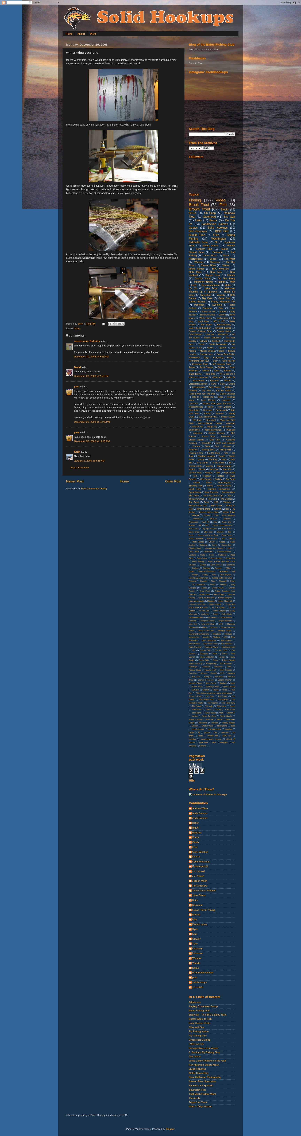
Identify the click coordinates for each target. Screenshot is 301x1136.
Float (229, 357)
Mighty (192, 469)
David (77, 367)
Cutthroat (222, 555)
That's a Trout (195, 696)
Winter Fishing (203, 509)
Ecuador (218, 568)
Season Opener (224, 680)
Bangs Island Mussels (222, 525)
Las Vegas (211, 617)
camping (228, 729)
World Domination (218, 344)
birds (233, 726)
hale (215, 732)
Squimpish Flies (197, 1089)
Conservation (198, 387)
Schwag (203, 341)
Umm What (209, 255)
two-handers (199, 380)
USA (216, 502)
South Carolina (224, 486)
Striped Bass (196, 252)
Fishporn (192, 581)
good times (203, 321)
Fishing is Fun (196, 453)
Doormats (231, 565)
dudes (219, 423)
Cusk (211, 555)
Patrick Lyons (199, 924)
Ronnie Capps (195, 670)
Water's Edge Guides (200, 1106)
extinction (230, 423)
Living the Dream (207, 621)
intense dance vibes (209, 512)
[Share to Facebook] (119, 324)
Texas (224, 690)
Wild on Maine (205, 423)
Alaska (210, 347)
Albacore (213, 519)
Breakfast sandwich (198, 384)
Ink (230, 463)
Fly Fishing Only (198, 1035)
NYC (226, 637)
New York (216, 272)
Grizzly (201, 459)
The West (229, 258)
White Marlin (205, 318)
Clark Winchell (200, 852)
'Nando (196, 963)
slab (214, 742)
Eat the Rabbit (223, 390)
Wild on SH (216, 505)
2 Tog (216, 515)
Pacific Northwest (212, 338)
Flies (77, 328)
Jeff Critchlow (199, 885)
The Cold (212, 499)
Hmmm (231, 245)
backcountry (222, 318)
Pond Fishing (206, 367)
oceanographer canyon (211, 739)
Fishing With (225, 449)
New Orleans (194, 644)
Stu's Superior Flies (208, 417)
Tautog (215, 690)
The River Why (228, 703)
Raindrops (193, 667)
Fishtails (203, 581)
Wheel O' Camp (195, 719)
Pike (195, 476)
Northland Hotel (228, 647)
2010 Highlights (228, 515)
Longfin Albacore (225, 621)
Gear (215, 361)
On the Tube (221, 650)
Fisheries (193, 449)
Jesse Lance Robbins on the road (207, 1060)
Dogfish (203, 565)
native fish (226, 736)
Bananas (214, 380)
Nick (194, 919)
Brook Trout (199, 204)
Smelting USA (195, 486)
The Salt (229, 216)
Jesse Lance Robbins (87, 341)
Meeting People (224, 631)
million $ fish (229, 512)
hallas (195, 968)
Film (214, 575)
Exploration (223, 571)
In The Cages (218, 607)
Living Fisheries (197, 1069)
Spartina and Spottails (201, 1085)
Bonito (191, 535)
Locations (193, 403)
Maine (224, 249)
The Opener (212, 703)
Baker (195, 823)
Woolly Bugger (228, 723)
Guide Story (204, 594)
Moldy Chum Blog (198, 1073)
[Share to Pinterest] (123, 324)
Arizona (192, 525)
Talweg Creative (196, 499)
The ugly (209, 706)
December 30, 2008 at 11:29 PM (92, 441)
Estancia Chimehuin (206, 571)
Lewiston (192, 621)
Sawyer (196, 939)
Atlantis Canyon (217, 433)
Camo (214, 545)
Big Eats (207, 298)
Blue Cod (208, 532)
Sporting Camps (212, 686)
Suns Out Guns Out (213, 495)
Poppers (207, 476)
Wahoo (222, 315)
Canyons (215, 262)
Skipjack (223, 683)
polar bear (203, 742)
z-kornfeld (197, 987)
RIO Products (226, 663)
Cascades (206, 443)
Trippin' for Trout (198, 1102)
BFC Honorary (220, 268)
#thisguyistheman (213, 430)
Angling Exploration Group (203, 1006)
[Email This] (109, 324)
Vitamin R (231, 713)
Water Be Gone (209, 716)
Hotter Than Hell (225, 601)
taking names (196, 268)
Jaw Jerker (195, 1056)
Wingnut (196, 958)
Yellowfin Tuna (198, 242)
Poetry (192, 367)
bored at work (198, 729)
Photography (196, 258)
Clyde (207, 446)
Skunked (215, 341)
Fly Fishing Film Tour (199, 361)
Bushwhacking (224, 324)
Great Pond (204, 591)
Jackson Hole (195, 466)
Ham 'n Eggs (218, 594)
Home (69, 33)
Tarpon (221, 281)
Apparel (222, 347)
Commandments (224, 552)
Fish (223, 204)
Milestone (217, 634)
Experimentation (211, 285)
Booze (213, 220)
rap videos (226, 426)
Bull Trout (215, 440)
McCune (214, 627)
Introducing (208, 397)
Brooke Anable (196, 440)
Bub (223, 538)
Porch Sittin (204, 660)
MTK (221, 624)
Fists (213, 581)
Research (218, 667)
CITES (211, 542)
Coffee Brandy (197, 301)
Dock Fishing (198, 561)
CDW (213, 384)
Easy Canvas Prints (199, 1023)
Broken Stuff (212, 538)
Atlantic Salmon (207, 351)
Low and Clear (207, 624)
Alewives (227, 519)
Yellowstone (222, 726)
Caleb (195, 842)
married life (197, 426)
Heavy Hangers (225, 598)
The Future (223, 696)
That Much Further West (202, 1094)
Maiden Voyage (224, 466)
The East (196, 420)
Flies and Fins (196, 1027)
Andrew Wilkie (200, 808)
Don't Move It (216, 565)
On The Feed (195, 472)
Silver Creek (211, 683)
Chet (195, 847)
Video (220, 200)
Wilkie (219, 719)
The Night (211, 420)
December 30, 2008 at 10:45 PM (92, 422)
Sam (194, 934)
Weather (228, 370)
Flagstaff (222, 581)
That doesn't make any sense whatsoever (214, 693)
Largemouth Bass (196, 617)
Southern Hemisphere (219, 489)
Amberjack (193, 522)
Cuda (202, 555)
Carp (222, 384)
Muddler (206, 637)
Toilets (208, 709)
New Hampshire (209, 640)
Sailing (218, 479)
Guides (222, 311)
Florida (231, 275)
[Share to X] (116, 324)
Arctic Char (227, 522)
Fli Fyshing (218, 357)
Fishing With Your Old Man (202, 394)
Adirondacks (198, 519)
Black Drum (194, 532)
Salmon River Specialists (202, 1081)
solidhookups (199, 982)
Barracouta (193, 529)
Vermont (227, 502)
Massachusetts (196, 407)
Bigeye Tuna (212, 275)
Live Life (210, 334)
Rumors (203, 673)
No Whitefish (226, 644)
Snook (210, 486)
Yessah (221, 295)
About (81, 33)
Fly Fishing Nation (199, 1031)
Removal (206, 667)
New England (224, 407)
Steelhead (209, 216)
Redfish (221, 367)
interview (225, 732)
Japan (215, 614)
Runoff (214, 673)
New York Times (211, 644)
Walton (195, 716)
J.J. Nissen (198, 876)
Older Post (173, 481)
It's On (193, 288)
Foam (212, 584)
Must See (214, 469)
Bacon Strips (208, 436)
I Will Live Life (196, 1044)
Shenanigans (224, 482)
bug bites (210, 374)
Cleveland (208, 552)
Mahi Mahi (195, 272)
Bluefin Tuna (197, 234)
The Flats (209, 696)
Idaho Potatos (215, 604)
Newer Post (74, 481)
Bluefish (220, 532)
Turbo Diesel (210, 713)
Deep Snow (202, 558)
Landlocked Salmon (215, 223)
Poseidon (199, 304)
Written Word (207, 726)
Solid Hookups (218, 227)
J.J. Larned (198, 871)
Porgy (215, 660)
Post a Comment (80, 467)
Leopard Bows (226, 617)
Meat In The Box (206, 631)
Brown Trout (199, 209)
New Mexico (226, 640)
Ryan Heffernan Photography (205, 1077)
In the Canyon (219, 611)
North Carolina (195, 647)
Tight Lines (221, 706)
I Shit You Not (228, 361)
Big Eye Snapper (210, 529)
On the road (221, 410)
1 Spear (206, 515)
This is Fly (194, 1098)
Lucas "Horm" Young (203, 910)
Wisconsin (203, 723)
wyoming (217, 304)
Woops (195, 726)
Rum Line (193, 673)
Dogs (206, 357)
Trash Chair (230, 709)
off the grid (217, 377)
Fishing (195, 200)
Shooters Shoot (195, 683)
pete (76, 386)
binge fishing (195, 374)
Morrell (196, 914)
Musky (210, 407)
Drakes (195, 568)
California (203, 545)
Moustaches (194, 637)
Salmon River (208, 265)
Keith (77, 452)
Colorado (218, 252)
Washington (218, 238)
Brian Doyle (227, 535)
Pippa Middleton (207, 657)
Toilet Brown (197, 709)
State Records (211, 492)
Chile (229, 548)
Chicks (232, 384)
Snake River (197, 686)
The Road (194, 502)
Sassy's (207, 677)
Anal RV (205, 522)
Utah (221, 713)
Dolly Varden (215, 387)
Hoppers (211, 601)
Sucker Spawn (228, 417)
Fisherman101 (200, 866)
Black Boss (227, 529)
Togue (232, 706)
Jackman (205, 614)
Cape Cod (224, 298)
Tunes (217, 370)
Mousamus (223, 334)
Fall (233, 571)
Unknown (197, 948)
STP (222, 673)
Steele (225, 209)
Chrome (196, 446)
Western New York (198, 505)
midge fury (212, 426)
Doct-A (196, 856)
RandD (207, 413)
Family (205, 575)
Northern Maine (211, 647)
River (229, 667)
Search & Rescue (206, 680)
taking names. (211, 245)
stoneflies (224, 742)
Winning (198, 262)
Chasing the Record (214, 548)
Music (226, 255)
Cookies (192, 555)
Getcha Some (203, 278)
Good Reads (217, 588)
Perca (224, 654)
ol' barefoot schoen (202, 972)
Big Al (195, 827)
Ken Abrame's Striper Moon (204, 1065)
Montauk (228, 634)
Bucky (195, 837)
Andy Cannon (199, 813)
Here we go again (196, 601)
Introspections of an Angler (203, 1048)
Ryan (195, 929)
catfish (191, 732)
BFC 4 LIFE (219, 321)
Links (198, 220)
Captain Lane (206, 354)
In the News (218, 463)
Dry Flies (206, 390)
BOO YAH (222, 231)
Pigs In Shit (229, 472)
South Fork (195, 489)
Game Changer (227, 394)
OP (193, 650)
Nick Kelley (194, 410)
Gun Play (213, 459)
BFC (207, 525)
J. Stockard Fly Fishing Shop (204, 1052)
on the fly (230, 377)
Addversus (194, 1002)
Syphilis (205, 690)
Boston (227, 380)
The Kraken (223, 699)
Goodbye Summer (206, 456)
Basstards (226, 436)
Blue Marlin (206, 324)
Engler (191, 571)
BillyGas (196, 832)
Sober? (214, 258)
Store (93, 33)
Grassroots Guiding (199, 1040)
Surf (229, 495)
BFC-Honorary (198, 231)
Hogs (224, 459)
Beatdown (207, 308)
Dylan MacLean (201, 861)
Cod (217, 446)
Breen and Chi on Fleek (208, 535)
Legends (226, 400)
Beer (221, 308)
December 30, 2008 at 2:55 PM (91, 376)
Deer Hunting (216, 558)
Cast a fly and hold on (200, 328)
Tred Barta (196, 713)
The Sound (196, 706)
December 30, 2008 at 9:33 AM (91, 356)
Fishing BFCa (208, 449)
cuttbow (217, 509)
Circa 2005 (194, 552)
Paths (215, 654)
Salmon (206, 370)
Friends (223, 584)
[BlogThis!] (113, 324)
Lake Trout (211, 288)
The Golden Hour (206, 699)
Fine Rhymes (226, 575)
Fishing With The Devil (222, 578)
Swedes (195, 690)
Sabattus (231, 673)
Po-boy (222, 657)
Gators (204, 588)
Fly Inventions (198, 584)
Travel (201, 344)
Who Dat (209, 719)
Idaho (228, 285)
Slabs (232, 683)
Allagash (231, 430)
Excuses (227, 446)
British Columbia (196, 538)
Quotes (193, 227)
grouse (207, 732)
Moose (202, 469)
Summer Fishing (207, 315)
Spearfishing (195, 492)
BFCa (192, 212)
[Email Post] (103, 323)
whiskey (202, 746)
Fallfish (195, 575)
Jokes (220, 397)
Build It (232, 538)
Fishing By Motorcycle (198, 578)
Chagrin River (195, 548)
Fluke (232, 581)
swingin (195, 515)
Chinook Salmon (223, 328)
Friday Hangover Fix (223, 301)
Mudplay (216, 637)
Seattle (196, 482)
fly (199, 732)
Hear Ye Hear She (207, 598)
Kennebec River (200, 364)
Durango (206, 568)
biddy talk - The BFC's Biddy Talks (207, 1014)
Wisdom (214, 723)
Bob (229, 532)
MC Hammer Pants (222, 364)
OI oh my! (207, 410)
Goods (222, 456)
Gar (226, 453)
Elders (228, 568)
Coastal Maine (224, 331)
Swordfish (205, 295)
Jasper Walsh (199, 881)
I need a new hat (197, 604)
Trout (206, 502)
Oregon (208, 472)
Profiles (220, 476)
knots (200, 736)
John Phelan (199, 895)
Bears (221, 351)
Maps (204, 627)
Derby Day (230, 558)
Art (200, 525)
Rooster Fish (210, 670)
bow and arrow (214, 729)
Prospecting (211, 663)
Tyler (195, 943)
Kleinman (197, 905)
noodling (192, 739)
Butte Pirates (198, 542)
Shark (209, 482)
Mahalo (209, 466)
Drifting (228, 387)
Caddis (222, 542)
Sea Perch (219, 677)
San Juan (196, 677)
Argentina (197, 433)
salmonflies (194, 430)
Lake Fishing (208, 400)
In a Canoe (202, 463)
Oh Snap (210, 212)
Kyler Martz (227, 614)
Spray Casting (229, 686)
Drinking (193, 390)
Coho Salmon (195, 334)
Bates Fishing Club (199, 1010)
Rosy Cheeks (226, 670)
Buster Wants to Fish (200, 1019)
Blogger (170, 1129)
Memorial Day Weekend (199, 634)
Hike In (195, 397)
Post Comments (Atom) (94, 488)
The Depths (226, 499)
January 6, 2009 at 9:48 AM (89, 460)
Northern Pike (204, 249)
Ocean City (205, 650)
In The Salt (204, 611)
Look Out (193, 624)
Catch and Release (225, 443)
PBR (218, 472)
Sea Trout (230, 479)
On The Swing (226, 278)
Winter (226, 265)
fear (227, 509)
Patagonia (204, 654)
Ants (215, 522)
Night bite (227, 469)
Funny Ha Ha (208, 311)
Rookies (220, 413)
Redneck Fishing (203, 281)
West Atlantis (225, 716)
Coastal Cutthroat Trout (200, 331)
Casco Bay (226, 545)
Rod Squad (205, 479)
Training (218, 709)
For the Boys (213, 453)
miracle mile (212, 736)
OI (216, 242)
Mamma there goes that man (217, 403)
